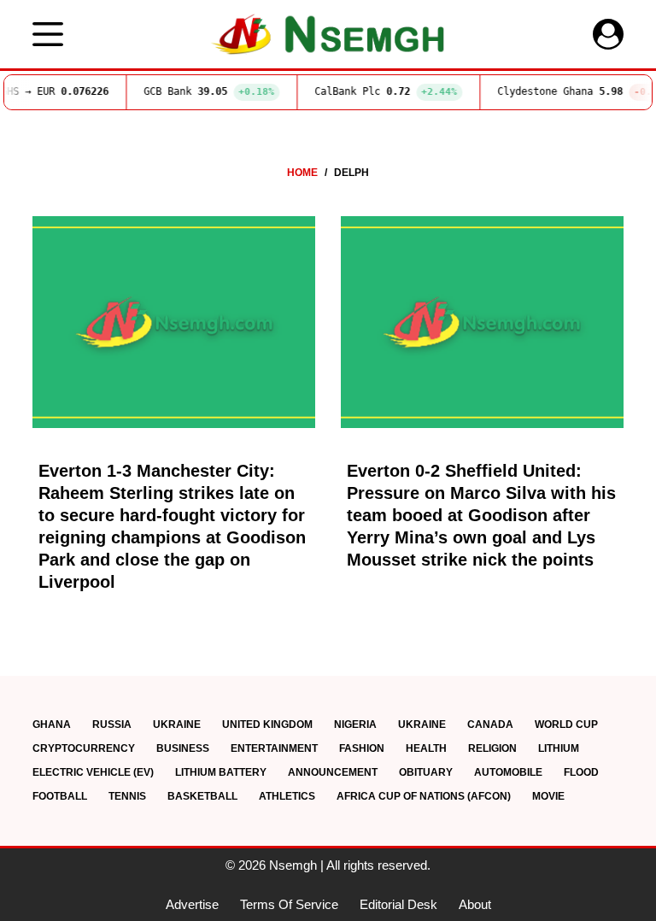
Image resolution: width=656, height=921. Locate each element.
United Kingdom (267, 724)
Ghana (51, 724)
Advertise (192, 904)
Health (426, 748)
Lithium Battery (220, 772)
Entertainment (274, 748)
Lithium (558, 748)
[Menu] (47, 34)
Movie (548, 796)
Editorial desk (398, 904)
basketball (202, 796)
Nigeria (355, 724)
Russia (112, 724)
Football (59, 796)
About (475, 904)
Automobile (508, 772)
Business (182, 748)
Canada (490, 724)
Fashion (361, 748)
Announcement (333, 772)
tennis (127, 796)
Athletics (287, 796)
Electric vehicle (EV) (93, 772)
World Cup (566, 724)
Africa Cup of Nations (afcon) (424, 796)
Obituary (426, 772)
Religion (492, 748)
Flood (581, 772)
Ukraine (177, 724)
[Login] (608, 34)
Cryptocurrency (83, 748)
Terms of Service (289, 904)
